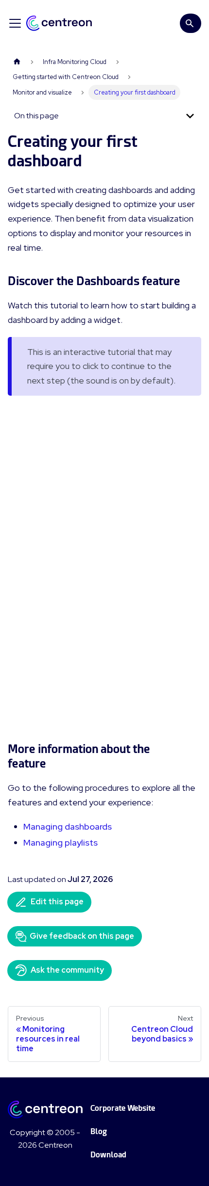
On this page (36, 116)
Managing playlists (60, 842)
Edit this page (57, 902)
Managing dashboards (67, 826)
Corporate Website (122, 1108)
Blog (98, 1131)
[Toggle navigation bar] (15, 23)
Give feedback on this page (82, 936)
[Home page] (17, 61)
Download (108, 1154)
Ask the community (67, 970)
